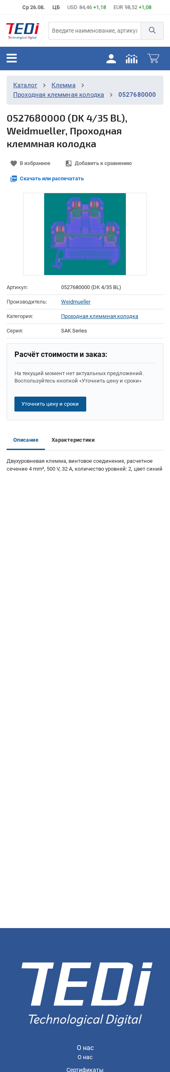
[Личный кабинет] (111, 58)
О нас (85, 1057)
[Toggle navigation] (11, 58)
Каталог (25, 85)
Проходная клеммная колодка (58, 94)
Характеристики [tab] (73, 440)
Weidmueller (75, 302)
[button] (152, 31)
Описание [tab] (25, 440)
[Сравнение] (132, 58)
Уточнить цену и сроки (50, 404)
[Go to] (22, 31)
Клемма (64, 85)
